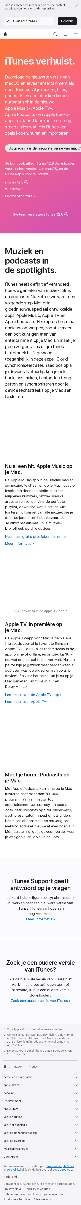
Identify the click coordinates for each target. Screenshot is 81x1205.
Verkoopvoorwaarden (49, 1194)
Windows (13, 189)
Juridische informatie (16, 1199)
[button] (29, 21)
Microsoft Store (18, 196)
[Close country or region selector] (76, 6)
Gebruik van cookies (37, 1189)
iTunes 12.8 (14, 182)
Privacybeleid (12, 1189)
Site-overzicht (43, 1199)
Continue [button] (67, 21)
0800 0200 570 (62, 1169)
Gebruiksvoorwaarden (17, 1194)
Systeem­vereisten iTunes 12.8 (38, 214)
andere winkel (12, 1169)
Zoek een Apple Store (60, 1166)
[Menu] (76, 34)
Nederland (10, 1176)
